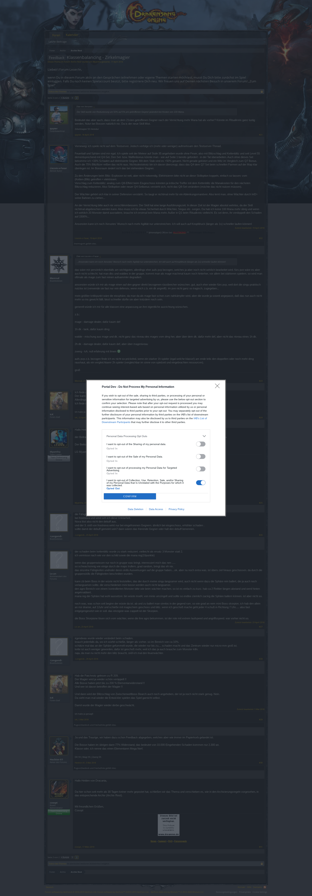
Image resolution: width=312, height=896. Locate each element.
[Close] (218, 387)
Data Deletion (135, 509)
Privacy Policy (176, 509)
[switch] (200, 444)
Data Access (156, 509)
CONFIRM (130, 496)
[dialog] (156, 448)
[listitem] (156, 436)
